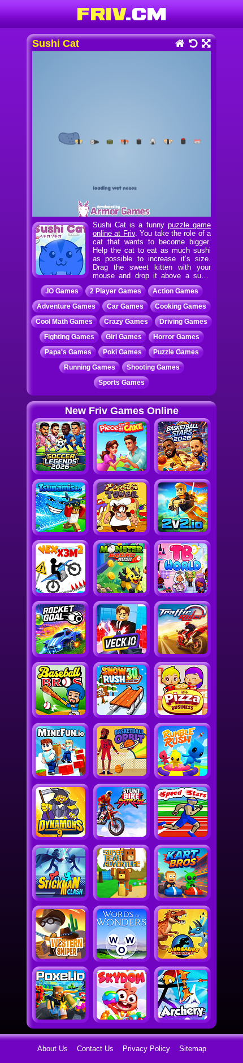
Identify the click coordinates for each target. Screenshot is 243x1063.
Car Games (125, 306)
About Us (52, 1048)
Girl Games (124, 337)
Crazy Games (126, 322)
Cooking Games (180, 306)
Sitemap (192, 1048)
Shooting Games (153, 367)
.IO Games (62, 291)
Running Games (89, 367)
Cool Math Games (64, 322)
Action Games (175, 291)
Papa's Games (68, 352)
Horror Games (176, 337)
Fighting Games (69, 337)
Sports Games (121, 382)
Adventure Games (66, 306)
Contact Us (95, 1048)
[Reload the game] (192, 44)
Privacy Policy (146, 1048)
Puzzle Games (176, 352)
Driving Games (183, 322)
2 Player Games (115, 291)
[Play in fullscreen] (205, 44)
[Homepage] (179, 44)
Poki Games (122, 352)
